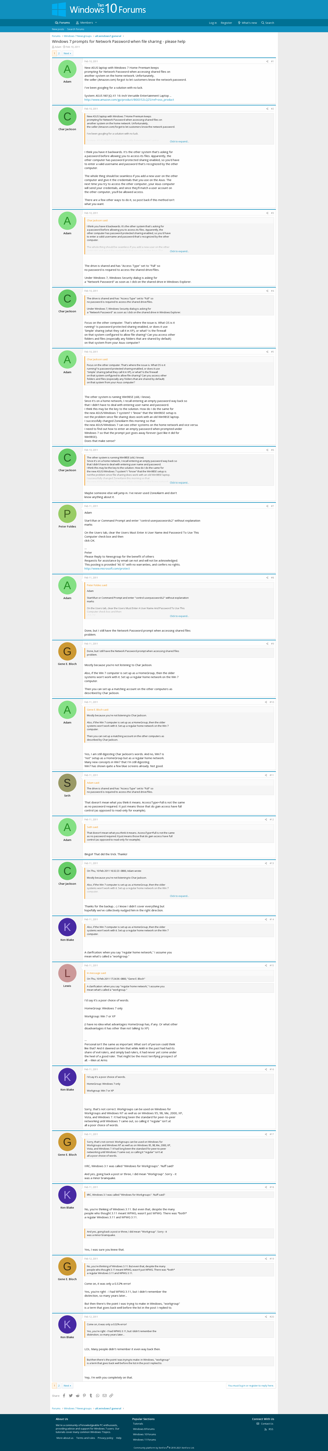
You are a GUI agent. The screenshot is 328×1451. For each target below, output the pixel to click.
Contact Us (266, 1423)
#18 (272, 1187)
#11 (272, 775)
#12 (272, 819)
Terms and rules (85, 1438)
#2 (272, 108)
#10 (272, 702)
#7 (272, 506)
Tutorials (138, 1423)
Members (86, 22)
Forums (64, 22)
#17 (272, 1134)
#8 (272, 577)
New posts (58, 29)
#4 (272, 290)
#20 (272, 1316)
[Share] (267, 61)
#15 (272, 965)
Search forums (75, 29)
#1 (272, 61)
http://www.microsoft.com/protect (107, 568)
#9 (272, 643)
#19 (272, 1258)
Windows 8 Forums (144, 1429)
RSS (270, 1429)
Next (66, 53)
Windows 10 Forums (144, 1434)
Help (118, 1438)
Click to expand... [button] (179, 141)
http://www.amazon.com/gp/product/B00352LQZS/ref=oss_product (129, 99)
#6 (272, 450)
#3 (272, 213)
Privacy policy (105, 1438)
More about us (65, 1438)
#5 (272, 351)
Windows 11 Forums (144, 1439)
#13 (272, 863)
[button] (96, 22)
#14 (272, 919)
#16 (272, 1069)
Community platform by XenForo (164, 1447)
